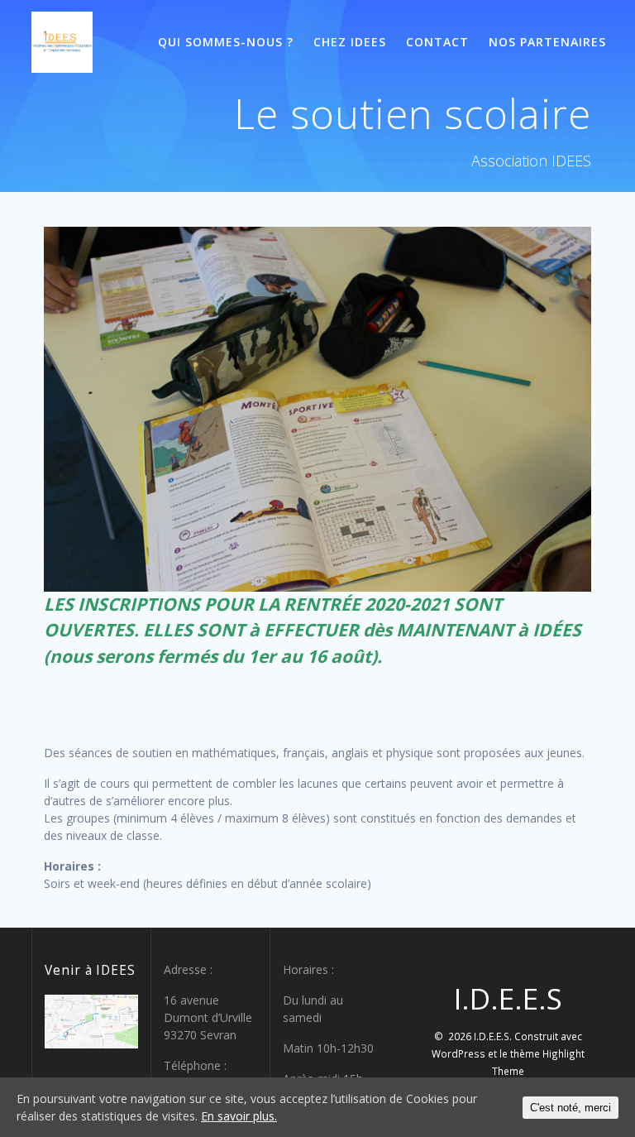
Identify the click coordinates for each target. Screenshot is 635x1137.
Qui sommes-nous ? (226, 42)
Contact (437, 42)
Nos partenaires (547, 42)
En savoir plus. (239, 1116)
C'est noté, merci (570, 1107)
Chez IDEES (349, 42)
